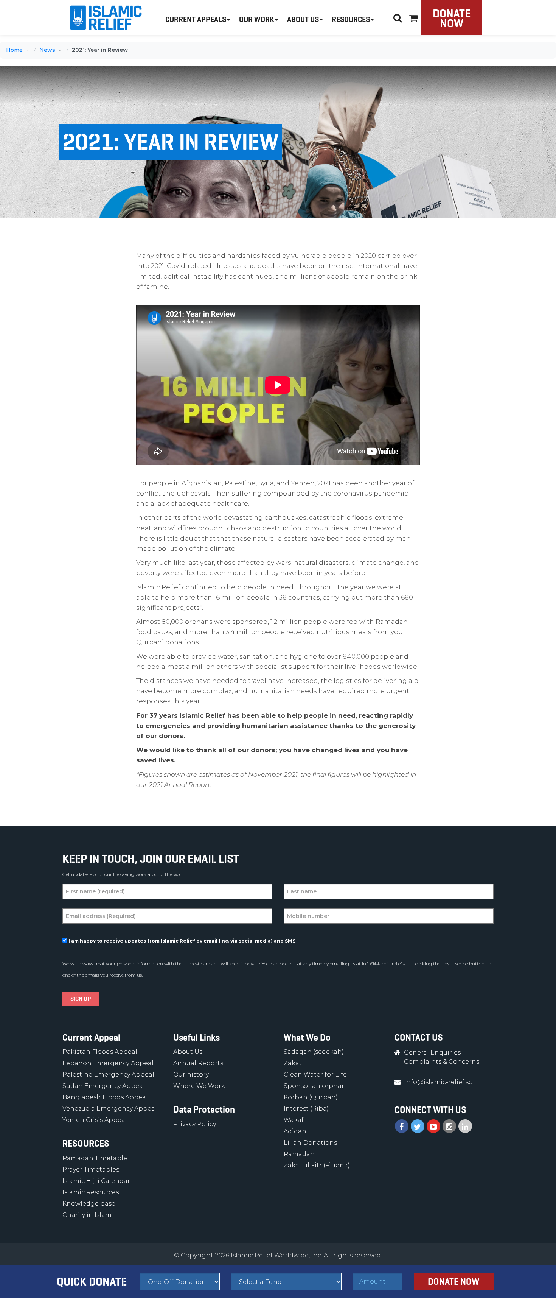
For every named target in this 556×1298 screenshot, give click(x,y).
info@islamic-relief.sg (385, 963)
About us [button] (303, 19)
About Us (187, 1051)
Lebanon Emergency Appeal (108, 1063)
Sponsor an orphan (315, 1085)
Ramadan (299, 1154)
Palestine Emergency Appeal (108, 1074)
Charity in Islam (87, 1215)
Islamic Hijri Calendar (96, 1180)
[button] (413, 17)
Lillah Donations (310, 1142)
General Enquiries (432, 1052)
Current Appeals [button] (195, 19)
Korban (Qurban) (311, 1097)
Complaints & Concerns (441, 1061)
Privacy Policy (194, 1124)
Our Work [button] (256, 19)
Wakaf (294, 1119)
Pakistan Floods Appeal (99, 1051)
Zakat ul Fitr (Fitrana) (317, 1165)
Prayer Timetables (90, 1169)
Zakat (293, 1063)
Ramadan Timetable (94, 1158)
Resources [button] (351, 19)
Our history (191, 1074)
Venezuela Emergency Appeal (109, 1108)
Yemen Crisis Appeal (94, 1119)
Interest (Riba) (306, 1108)
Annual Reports (198, 1063)
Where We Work (199, 1085)
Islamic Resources (90, 1192)
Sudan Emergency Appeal (103, 1085)
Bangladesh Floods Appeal (105, 1097)
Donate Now (452, 18)
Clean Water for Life (315, 1074)
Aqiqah (295, 1131)
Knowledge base (88, 1203)
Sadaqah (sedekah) (314, 1051)
